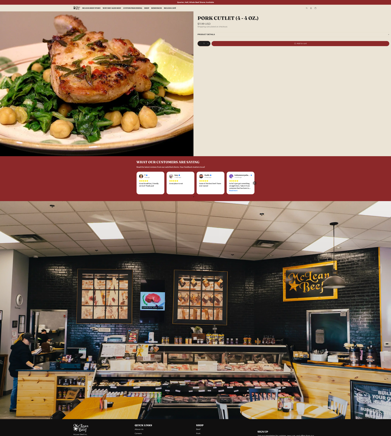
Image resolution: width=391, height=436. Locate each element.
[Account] (311, 8)
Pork (198, 433)
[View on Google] (141, 176)
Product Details (206, 34)
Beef (198, 429)
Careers (138, 433)
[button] (136, 183)
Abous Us (139, 429)
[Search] (306, 8)
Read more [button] (233, 190)
